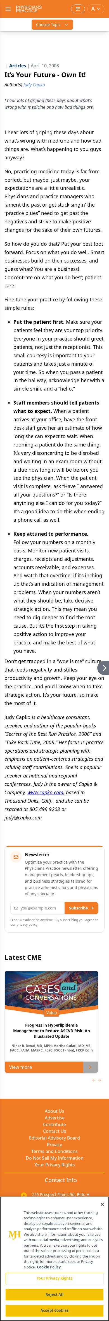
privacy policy (26, 924)
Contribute (54, 1124)
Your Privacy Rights (54, 1165)
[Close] (102, 1204)
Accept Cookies (54, 1310)
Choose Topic (48, 24)
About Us (54, 1111)
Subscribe (78, 908)
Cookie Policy (49, 1267)
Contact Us (54, 1131)
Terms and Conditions (54, 1151)
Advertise (55, 1118)
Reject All (54, 1294)
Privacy (54, 1145)
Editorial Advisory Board (54, 1138)
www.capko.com (45, 792)
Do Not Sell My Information (55, 1158)
